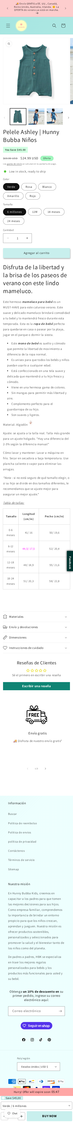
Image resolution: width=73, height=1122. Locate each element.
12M (35, 212)
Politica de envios (19, 832)
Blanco (47, 187)
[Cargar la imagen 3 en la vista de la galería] (55, 116)
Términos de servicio (21, 860)
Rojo (33, 196)
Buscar (12, 814)
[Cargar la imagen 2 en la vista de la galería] (36, 116)
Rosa (29, 187)
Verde (11, 187)
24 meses (13, 221)
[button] (8, 25)
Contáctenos (16, 851)
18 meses (54, 212)
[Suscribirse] (60, 1011)
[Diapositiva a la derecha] (68, 117)
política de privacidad (22, 841)
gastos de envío (14, 164)
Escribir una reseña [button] (36, 686)
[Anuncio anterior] (7, 8)
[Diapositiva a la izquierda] (4, 117)
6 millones (14, 212)
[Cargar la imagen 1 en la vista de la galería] (18, 116)
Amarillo (13, 196)
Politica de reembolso (22, 823)
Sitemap (13, 869)
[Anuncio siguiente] (65, 8)
